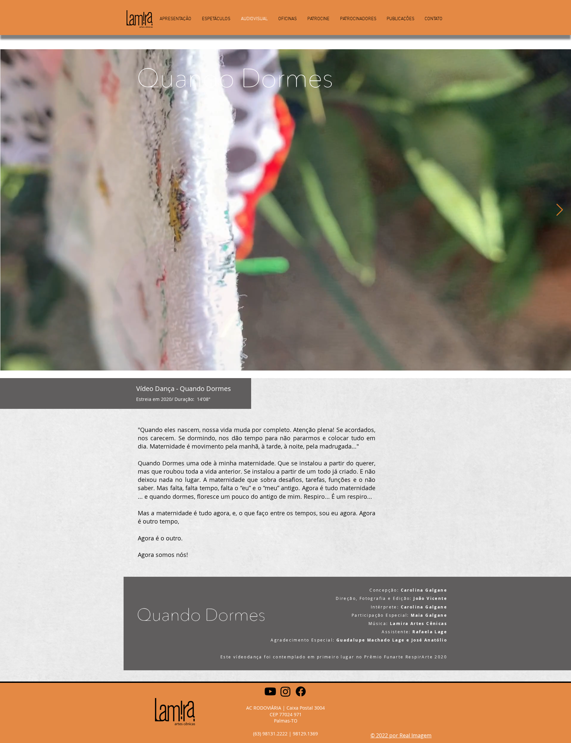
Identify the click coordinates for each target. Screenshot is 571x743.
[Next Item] (559, 210)
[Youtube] (270, 691)
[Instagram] (285, 691)
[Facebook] (300, 691)
